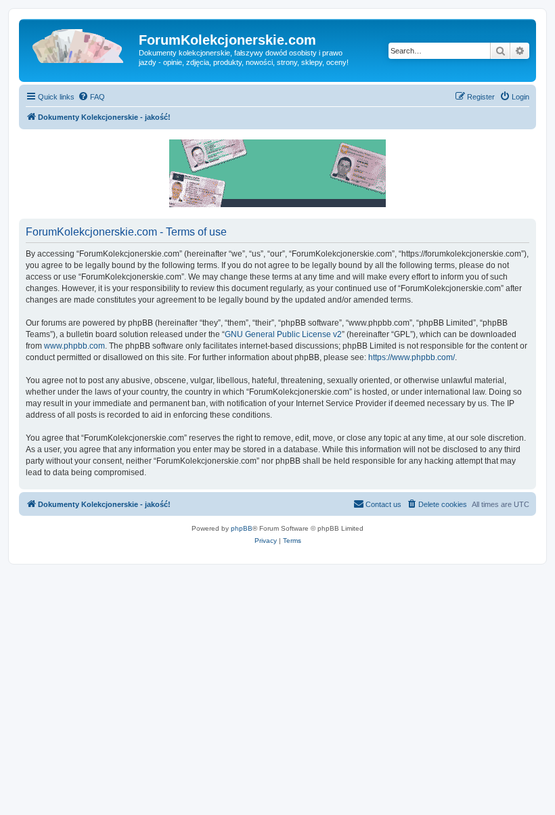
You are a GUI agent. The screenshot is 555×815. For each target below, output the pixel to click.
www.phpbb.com (74, 346)
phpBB (241, 528)
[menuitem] (91, 97)
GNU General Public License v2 (283, 334)
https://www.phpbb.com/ (411, 357)
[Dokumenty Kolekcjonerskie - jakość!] (80, 44)
